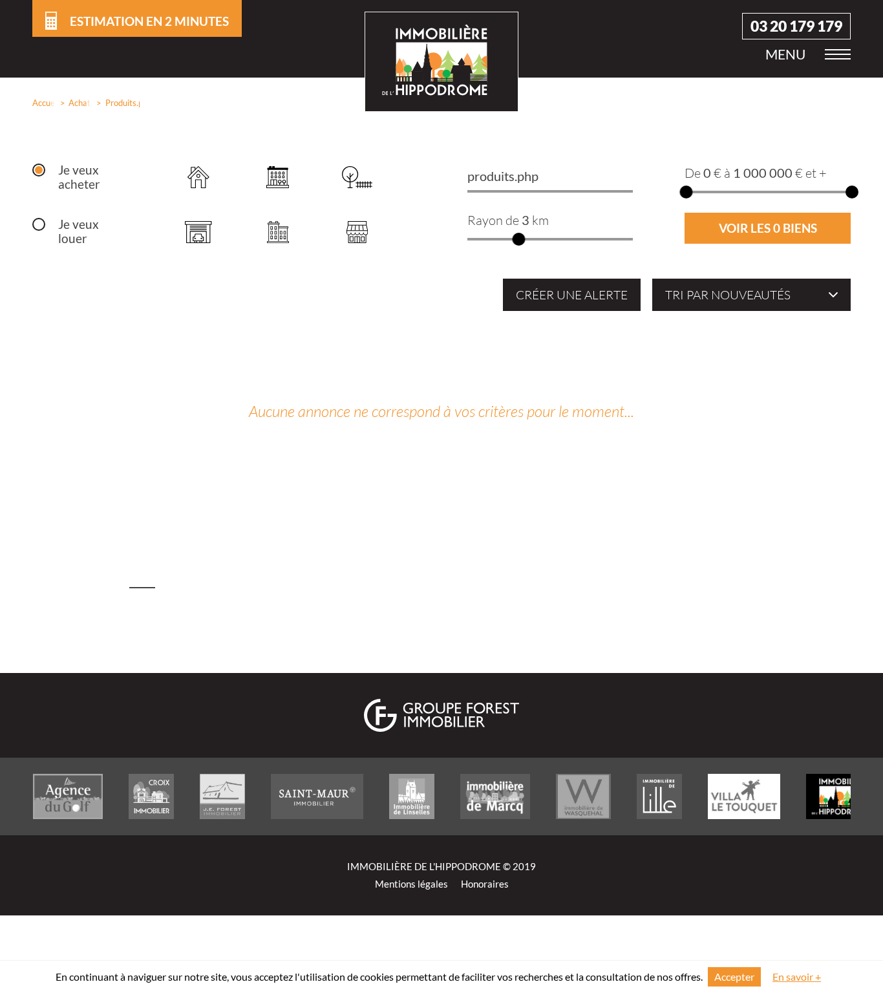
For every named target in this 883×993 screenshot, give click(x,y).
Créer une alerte (572, 295)
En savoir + (796, 976)
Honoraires (485, 884)
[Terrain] (357, 177)
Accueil (41, 103)
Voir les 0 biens (768, 228)
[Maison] (198, 177)
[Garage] (198, 232)
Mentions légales (411, 884)
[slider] (518, 239)
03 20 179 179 (796, 26)
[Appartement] (278, 177)
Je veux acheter (79, 177)
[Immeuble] (278, 232)
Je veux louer (78, 231)
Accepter (734, 976)
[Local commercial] (357, 232)
